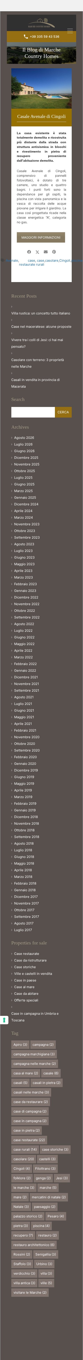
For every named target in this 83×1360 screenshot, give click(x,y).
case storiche (55, 1149)
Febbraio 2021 (25, 730)
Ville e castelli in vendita (33, 973)
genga (43, 1178)
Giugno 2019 (24, 777)
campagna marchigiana (34, 1054)
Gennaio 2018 (25, 890)
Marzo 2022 (23, 657)
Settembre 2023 (27, 537)
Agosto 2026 (24, 438)
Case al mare (24, 987)
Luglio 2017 (23, 930)
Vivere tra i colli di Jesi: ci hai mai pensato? (37, 343)
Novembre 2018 (26, 823)
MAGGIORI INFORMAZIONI (40, 237)
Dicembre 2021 (26, 677)
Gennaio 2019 (25, 810)
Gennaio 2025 (25, 497)
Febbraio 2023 (25, 584)
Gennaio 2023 (25, 591)
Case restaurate (26, 954)
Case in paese (25, 980)
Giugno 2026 (24, 451)
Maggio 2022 (24, 644)
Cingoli (64, 261)
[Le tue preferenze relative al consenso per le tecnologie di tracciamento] (4, 1020)
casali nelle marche (31, 1092)
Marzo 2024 (23, 517)
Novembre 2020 (26, 737)
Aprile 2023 (23, 571)
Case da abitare (26, 993)
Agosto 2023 (24, 544)
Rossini (22, 1254)
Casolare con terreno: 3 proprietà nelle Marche (37, 363)
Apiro (20, 1044)
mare (20, 1197)
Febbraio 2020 (25, 757)
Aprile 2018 (23, 870)
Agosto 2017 (24, 923)
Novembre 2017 (26, 903)
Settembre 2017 (26, 917)
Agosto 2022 (24, 624)
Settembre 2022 (27, 617)
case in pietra (27, 1130)
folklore (22, 1178)
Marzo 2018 (23, 877)
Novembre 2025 (26, 464)
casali (20, 1083)
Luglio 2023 (23, 551)
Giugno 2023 (24, 557)
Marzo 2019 (23, 797)
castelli (47, 1159)
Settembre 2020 (27, 750)
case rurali (40, 263)
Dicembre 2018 (26, 817)
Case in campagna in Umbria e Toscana (35, 1016)
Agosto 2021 (24, 697)
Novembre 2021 (26, 684)
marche (48, 1187)
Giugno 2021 (24, 710)
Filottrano (45, 1168)
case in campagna (30, 1121)
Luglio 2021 (23, 704)
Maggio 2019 (24, 783)
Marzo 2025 (23, 491)
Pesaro (56, 1216)
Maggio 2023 (24, 564)
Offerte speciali (26, 1000)
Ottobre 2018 (24, 830)
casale (50, 1073)
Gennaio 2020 (25, 763)
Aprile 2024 (23, 511)
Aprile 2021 (23, 724)
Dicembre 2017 (26, 897)
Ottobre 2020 (24, 744)
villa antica (24, 1283)
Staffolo (22, 1264)
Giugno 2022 (24, 637)
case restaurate (27, 263)
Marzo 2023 (23, 577)
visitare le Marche (30, 1292)
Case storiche (25, 967)
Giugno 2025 (24, 484)
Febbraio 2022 (25, 664)
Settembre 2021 (26, 690)
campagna (43, 1044)
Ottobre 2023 (24, 531)
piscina (76, 261)
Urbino (44, 1264)
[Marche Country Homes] (41, 26)
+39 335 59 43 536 (44, 36)
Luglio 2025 (23, 477)
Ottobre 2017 (24, 910)
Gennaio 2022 (25, 670)
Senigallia (45, 1254)
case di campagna (30, 1111)
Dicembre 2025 (26, 457)
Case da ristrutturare (30, 960)
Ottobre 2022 (24, 610)
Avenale (12, 261)
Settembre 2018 (26, 837)
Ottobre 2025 (24, 471)
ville (46, 1283)
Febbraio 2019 (25, 803)
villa (46, 1273)
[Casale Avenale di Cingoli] (41, 88)
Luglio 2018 (23, 850)
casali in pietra (46, 1083)
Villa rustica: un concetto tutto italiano (40, 313)
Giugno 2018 (24, 857)
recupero (23, 1235)
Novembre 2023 (27, 524)
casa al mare (26, 1073)
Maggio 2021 (24, 717)
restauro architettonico (34, 1245)
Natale (21, 1207)
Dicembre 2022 (26, 597)
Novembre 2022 (26, 604)
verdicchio (24, 1273)
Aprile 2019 (23, 790)
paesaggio (44, 1207)
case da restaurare (31, 1102)
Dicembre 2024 (26, 504)
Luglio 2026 (23, 444)
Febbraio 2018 (25, 883)
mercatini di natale (49, 1197)
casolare (51, 261)
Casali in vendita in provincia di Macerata (35, 383)
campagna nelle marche (35, 1064)
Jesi (62, 1178)
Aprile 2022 (23, 650)
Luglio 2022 (23, 630)
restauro (47, 1235)
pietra (21, 1226)
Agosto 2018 (24, 843)
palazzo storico (28, 1216)
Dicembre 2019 (26, 770)
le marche (24, 1187)
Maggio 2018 (24, 863)
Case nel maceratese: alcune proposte (41, 326)
